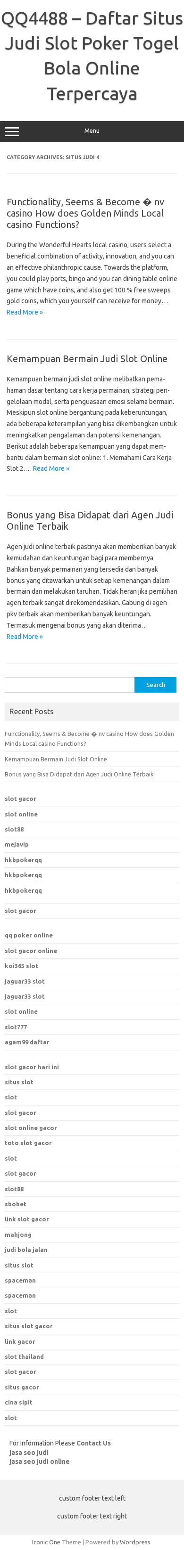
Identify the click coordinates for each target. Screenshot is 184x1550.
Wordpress (135, 1542)
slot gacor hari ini (32, 1067)
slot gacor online (31, 950)
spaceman (20, 1295)
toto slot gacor (28, 1142)
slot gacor (20, 798)
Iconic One (46, 1542)
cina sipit (19, 1402)
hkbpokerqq (23, 859)
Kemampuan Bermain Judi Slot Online (87, 358)
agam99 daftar (27, 1042)
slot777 (16, 1027)
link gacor (20, 1341)
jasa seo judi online (39, 1461)
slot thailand (24, 1356)
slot (11, 1097)
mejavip (17, 844)
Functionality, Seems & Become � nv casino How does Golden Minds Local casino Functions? (85, 213)
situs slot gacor (29, 1326)
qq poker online (29, 935)
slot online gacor (31, 1127)
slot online (21, 814)
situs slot (19, 1082)
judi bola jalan (26, 1249)
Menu (92, 130)
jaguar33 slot (25, 981)
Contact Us (93, 1443)
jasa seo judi (29, 1452)
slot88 (14, 829)
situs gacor (22, 1387)
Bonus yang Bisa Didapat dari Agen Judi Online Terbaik (79, 774)
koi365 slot (21, 965)
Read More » (25, 312)
